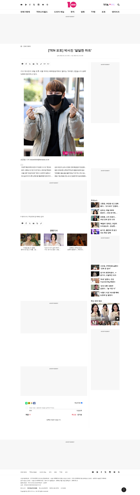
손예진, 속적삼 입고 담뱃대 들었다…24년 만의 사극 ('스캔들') (75, 249)
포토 (104, 12)
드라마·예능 (59, 12)
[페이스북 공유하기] (26, 64)
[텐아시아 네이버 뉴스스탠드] (43, 4)
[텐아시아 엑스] (34, 4)
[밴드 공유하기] (37, 64)
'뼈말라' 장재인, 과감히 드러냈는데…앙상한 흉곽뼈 (108, 226)
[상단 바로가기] (123, 489)
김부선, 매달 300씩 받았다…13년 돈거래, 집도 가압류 (108, 212)
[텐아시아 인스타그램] (38, 4)
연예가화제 (25, 12)
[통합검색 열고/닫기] (118, 5)
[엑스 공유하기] (30, 64)
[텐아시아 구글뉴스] (47, 4)
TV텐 (93, 12)
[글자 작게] (48, 64)
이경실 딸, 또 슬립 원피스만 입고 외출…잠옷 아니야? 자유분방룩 (29, 249)
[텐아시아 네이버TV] (26, 4)
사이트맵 (63, 488)
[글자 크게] (45, 64)
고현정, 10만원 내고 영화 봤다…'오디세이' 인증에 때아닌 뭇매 (109, 206)
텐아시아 (30, 491)
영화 (83, 12)
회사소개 (22, 488)
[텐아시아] (71, 5)
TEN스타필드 (42, 12)
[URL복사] (41, 64)
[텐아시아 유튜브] (21, 4)
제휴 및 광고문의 (54, 488)
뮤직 (72, 12)
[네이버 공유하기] (33, 64)
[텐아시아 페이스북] (101, 472)
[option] (105, 312)
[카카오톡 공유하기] (22, 64)
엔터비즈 (116, 12)
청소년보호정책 (43, 488)
